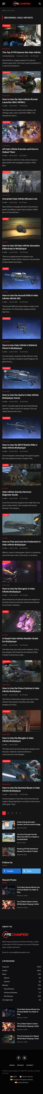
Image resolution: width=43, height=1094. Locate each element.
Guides (5, 219)
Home (4, 10)
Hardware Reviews (10, 992)
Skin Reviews (8, 996)
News (4, 974)
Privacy (20, 1065)
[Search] (39, 3)
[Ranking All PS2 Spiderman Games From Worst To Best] (8, 851)
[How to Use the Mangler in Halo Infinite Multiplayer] (21, 721)
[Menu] (3, 3)
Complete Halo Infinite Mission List (19, 199)
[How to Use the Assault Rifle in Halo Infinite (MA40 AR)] (21, 278)
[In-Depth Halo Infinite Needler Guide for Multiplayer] (21, 621)
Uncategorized (7, 1000)
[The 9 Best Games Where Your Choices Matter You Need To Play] (8, 890)
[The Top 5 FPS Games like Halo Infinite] (21, 35)
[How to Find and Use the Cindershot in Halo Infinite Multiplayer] (21, 524)
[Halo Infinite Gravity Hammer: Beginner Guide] (21, 474)
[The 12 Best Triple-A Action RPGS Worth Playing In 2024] (8, 904)
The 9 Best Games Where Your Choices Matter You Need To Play (28, 889)
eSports (6, 978)
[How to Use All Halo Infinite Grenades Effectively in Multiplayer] (21, 228)
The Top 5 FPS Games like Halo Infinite (21, 52)
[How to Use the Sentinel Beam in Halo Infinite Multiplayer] (21, 770)
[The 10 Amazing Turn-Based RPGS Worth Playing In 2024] (8, 1039)
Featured (6, 25)
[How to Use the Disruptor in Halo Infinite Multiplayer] (21, 571)
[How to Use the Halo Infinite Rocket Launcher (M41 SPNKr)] (21, 82)
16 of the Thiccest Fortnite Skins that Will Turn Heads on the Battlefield (28, 837)
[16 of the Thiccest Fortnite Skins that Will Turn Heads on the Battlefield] (8, 837)
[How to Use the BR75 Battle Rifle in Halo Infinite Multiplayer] (21, 427)
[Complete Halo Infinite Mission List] (21, 181)
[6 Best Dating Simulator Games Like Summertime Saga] (8, 825)
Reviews (5, 985)
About (12, 1065)
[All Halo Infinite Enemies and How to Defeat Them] (21, 132)
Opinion (7, 981)
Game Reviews (9, 989)
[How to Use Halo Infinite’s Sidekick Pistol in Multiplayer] (21, 328)
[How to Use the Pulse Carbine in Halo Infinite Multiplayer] (21, 671)
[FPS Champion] (22, 3)
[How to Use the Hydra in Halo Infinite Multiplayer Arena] (21, 378)
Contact (29, 1065)
